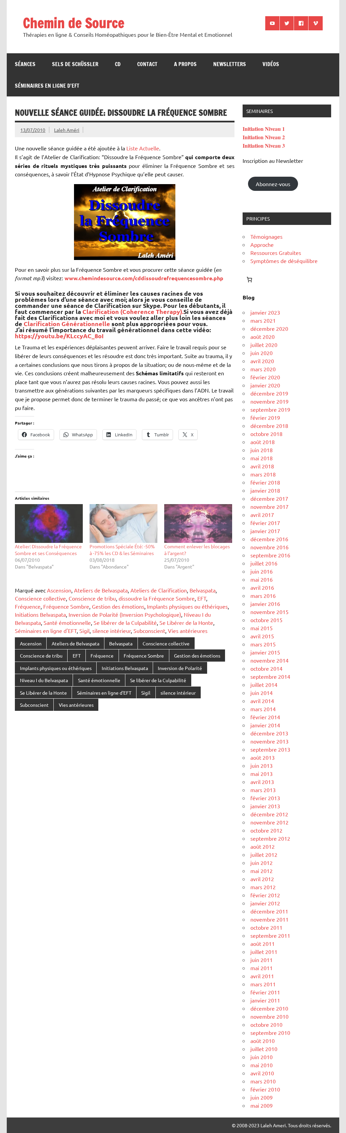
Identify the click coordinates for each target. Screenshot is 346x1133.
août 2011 (262, 943)
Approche (262, 244)
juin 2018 (261, 449)
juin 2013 (261, 765)
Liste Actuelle (142, 148)
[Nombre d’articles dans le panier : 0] (249, 279)
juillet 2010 (263, 1048)
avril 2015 (262, 636)
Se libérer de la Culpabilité (125, 622)
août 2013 (262, 757)
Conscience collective (40, 598)
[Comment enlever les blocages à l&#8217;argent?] (198, 523)
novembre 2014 (269, 660)
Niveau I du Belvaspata (44, 680)
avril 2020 (262, 360)
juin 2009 (261, 1097)
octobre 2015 (266, 619)
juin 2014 (261, 692)
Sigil (84, 630)
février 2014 (265, 717)
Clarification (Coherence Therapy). (132, 311)
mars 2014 (263, 708)
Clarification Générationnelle (67, 323)
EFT (201, 598)
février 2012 (265, 895)
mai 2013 (261, 773)
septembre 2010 (270, 1032)
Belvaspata (203, 590)
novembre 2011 (269, 919)
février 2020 (265, 377)
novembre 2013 (269, 741)
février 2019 (265, 417)
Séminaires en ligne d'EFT (46, 630)
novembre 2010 (269, 1016)
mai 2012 (261, 870)
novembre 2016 (269, 547)
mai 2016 (261, 579)
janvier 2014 (265, 725)
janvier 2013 (265, 806)
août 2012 (262, 846)
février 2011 (265, 992)
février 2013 (265, 797)
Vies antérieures (187, 630)
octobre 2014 (266, 668)
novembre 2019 (269, 401)
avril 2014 (262, 700)
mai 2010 (261, 1065)
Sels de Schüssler (75, 64)
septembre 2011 (270, 935)
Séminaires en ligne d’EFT (47, 85)
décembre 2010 (269, 1008)
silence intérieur (111, 630)
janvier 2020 (265, 385)
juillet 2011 (263, 951)
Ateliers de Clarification (158, 590)
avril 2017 (262, 514)
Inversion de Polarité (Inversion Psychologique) (125, 614)
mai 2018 (261, 458)
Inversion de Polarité (180, 668)
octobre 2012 (266, 830)
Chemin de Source (73, 22)
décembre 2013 (269, 733)
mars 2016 (263, 595)
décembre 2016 (269, 538)
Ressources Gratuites (275, 252)
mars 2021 (263, 320)
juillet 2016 (263, 563)
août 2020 (262, 336)
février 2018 (265, 482)
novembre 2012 (269, 822)
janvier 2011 (265, 1000)
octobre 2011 (266, 927)
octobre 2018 (266, 433)
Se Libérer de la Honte (186, 622)
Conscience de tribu (92, 598)
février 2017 (265, 522)
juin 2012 (261, 862)
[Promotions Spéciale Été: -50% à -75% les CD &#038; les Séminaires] (123, 523)
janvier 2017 (265, 530)
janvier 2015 (265, 652)
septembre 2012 (270, 838)
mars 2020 (263, 369)
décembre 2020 (269, 328)
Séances (25, 64)
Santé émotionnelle (67, 622)
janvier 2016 (265, 603)
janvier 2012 (265, 903)
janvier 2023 (265, 312)
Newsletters (229, 64)
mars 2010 (263, 1081)
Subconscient (149, 630)
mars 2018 (263, 474)
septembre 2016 (270, 555)
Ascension (59, 590)
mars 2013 (263, 789)
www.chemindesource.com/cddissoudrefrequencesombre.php (144, 278)
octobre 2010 (266, 1024)
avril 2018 (262, 466)
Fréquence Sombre (66, 606)
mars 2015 (263, 644)
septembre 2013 (270, 749)
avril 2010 (262, 1073)
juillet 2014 (263, 684)
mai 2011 (261, 967)
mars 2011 (263, 984)
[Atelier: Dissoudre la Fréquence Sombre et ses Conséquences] (49, 523)
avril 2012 (262, 878)
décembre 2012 (269, 814)
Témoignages (266, 236)
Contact (147, 64)
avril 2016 (262, 587)
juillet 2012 (263, 854)
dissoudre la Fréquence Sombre (157, 598)
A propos (185, 64)
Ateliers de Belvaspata (101, 590)
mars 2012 (263, 886)
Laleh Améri (66, 130)
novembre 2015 (269, 611)
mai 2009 (261, 1105)
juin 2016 (261, 571)
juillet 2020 (263, 344)
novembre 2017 (269, 506)
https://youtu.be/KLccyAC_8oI (59, 336)
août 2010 (262, 1040)
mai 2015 (261, 627)
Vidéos (271, 64)
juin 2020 (261, 352)
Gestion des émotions (118, 606)
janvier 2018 (265, 490)
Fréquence (28, 606)
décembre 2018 (269, 425)
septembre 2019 (270, 409)
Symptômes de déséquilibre (284, 260)
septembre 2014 (270, 676)
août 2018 (262, 441)
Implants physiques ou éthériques (187, 606)
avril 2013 (262, 781)
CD (118, 64)
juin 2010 (261, 1056)
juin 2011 (261, 959)
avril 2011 (262, 975)
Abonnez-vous (273, 183)
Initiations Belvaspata (40, 614)
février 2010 (265, 1089)
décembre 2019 (269, 393)
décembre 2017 (269, 498)
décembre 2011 (269, 911)
